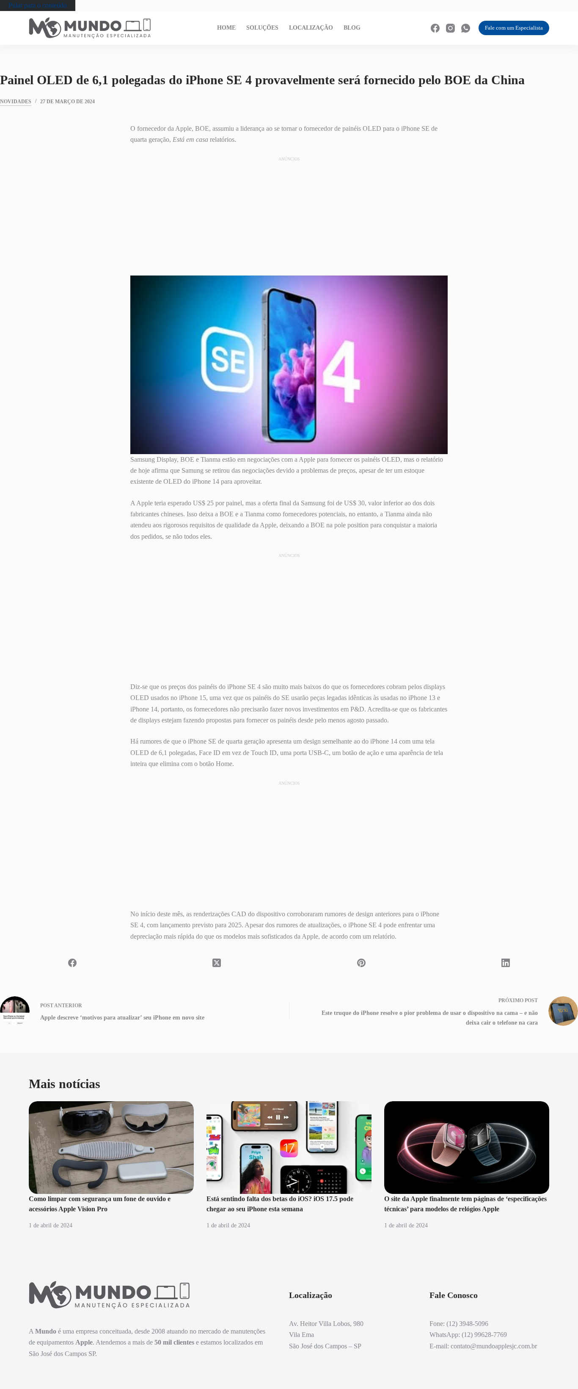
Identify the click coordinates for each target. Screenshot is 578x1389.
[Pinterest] (361, 962)
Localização (311, 28)
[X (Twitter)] (217, 962)
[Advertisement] (289, 215)
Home (226, 28)
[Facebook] (435, 28)
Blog (352, 28)
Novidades (15, 102)
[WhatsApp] (465, 28)
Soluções (262, 28)
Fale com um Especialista (514, 28)
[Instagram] (450, 28)
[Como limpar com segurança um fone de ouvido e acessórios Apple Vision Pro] (111, 1147)
